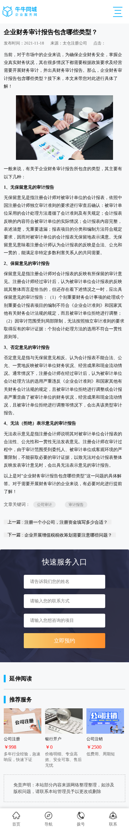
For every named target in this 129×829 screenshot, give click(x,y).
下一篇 (60, 535)
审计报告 (76, 504)
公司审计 (44, 504)
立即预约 (64, 641)
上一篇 (58, 522)
